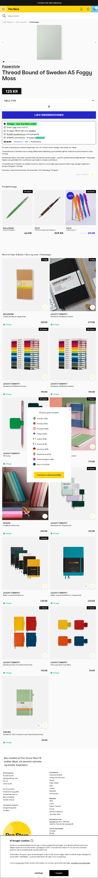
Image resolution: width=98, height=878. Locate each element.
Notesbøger (34, 22)
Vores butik (7, 784)
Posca (52, 809)
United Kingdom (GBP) (45, 459)
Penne (52, 780)
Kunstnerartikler (56, 775)
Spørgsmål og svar (10, 778)
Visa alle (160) (55, 814)
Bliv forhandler (8, 797)
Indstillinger (39, 873)
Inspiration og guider (11, 792)
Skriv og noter (21, 22)
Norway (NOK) (42, 424)
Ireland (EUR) (42, 439)
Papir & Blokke (7, 22)
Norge (52, 833)
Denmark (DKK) (42, 429)
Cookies (6, 810)
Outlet (52, 788)
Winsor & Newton (56, 812)
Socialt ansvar (8, 800)
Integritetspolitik (9, 808)
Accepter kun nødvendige (80, 863)
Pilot (51, 801)
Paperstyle (11, 66)
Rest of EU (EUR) (43, 464)
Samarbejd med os (10, 794)
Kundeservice (8, 776)
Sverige (53, 831)
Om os (5, 781)
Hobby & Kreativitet (57, 777)
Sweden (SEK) (42, 419)
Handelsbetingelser (10, 805)
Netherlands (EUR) (44, 454)
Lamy (52, 804)
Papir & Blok (54, 783)
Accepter (59, 873)
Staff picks (54, 794)
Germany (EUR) (42, 449)
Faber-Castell (55, 806)
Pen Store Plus (9, 789)
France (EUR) (42, 444)
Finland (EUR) (42, 434)
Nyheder (53, 791)
